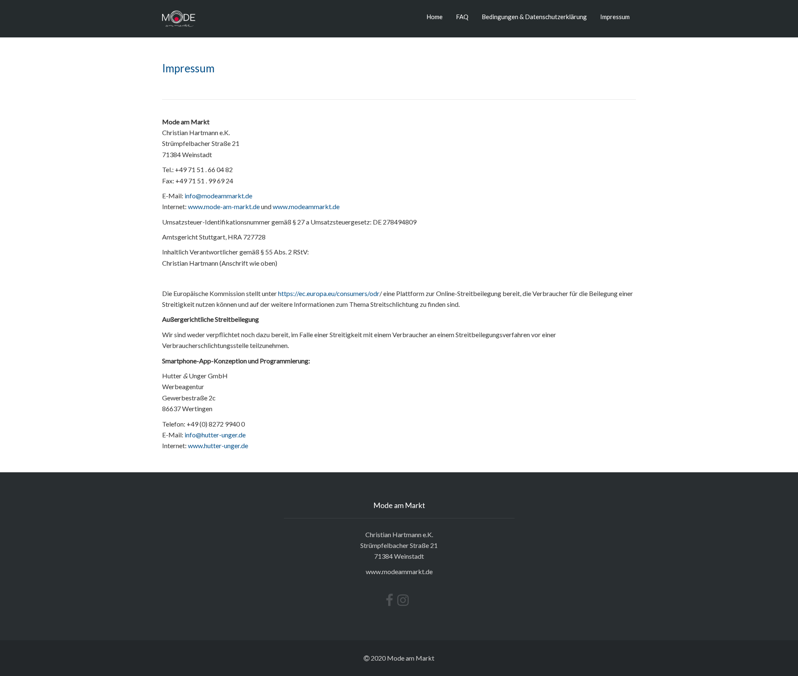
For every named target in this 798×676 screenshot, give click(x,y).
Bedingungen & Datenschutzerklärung (534, 16)
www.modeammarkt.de (306, 206)
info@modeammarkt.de (218, 196)
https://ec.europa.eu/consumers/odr (328, 293)
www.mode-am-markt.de (224, 206)
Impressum (615, 16)
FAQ (462, 16)
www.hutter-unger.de (218, 445)
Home (434, 16)
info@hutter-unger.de (215, 435)
